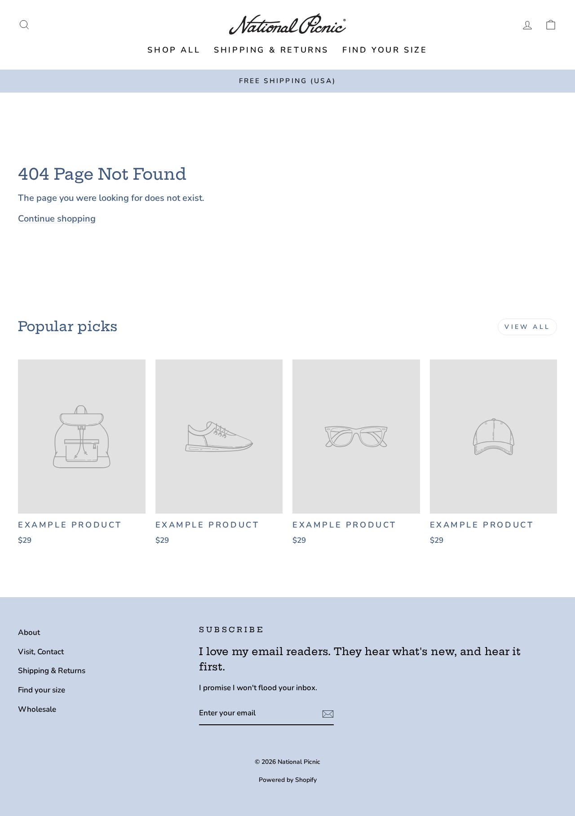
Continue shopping (57, 219)
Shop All (173, 49)
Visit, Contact (41, 652)
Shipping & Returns (271, 49)
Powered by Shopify (288, 780)
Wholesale (37, 709)
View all (527, 327)
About (29, 632)
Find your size (384, 49)
